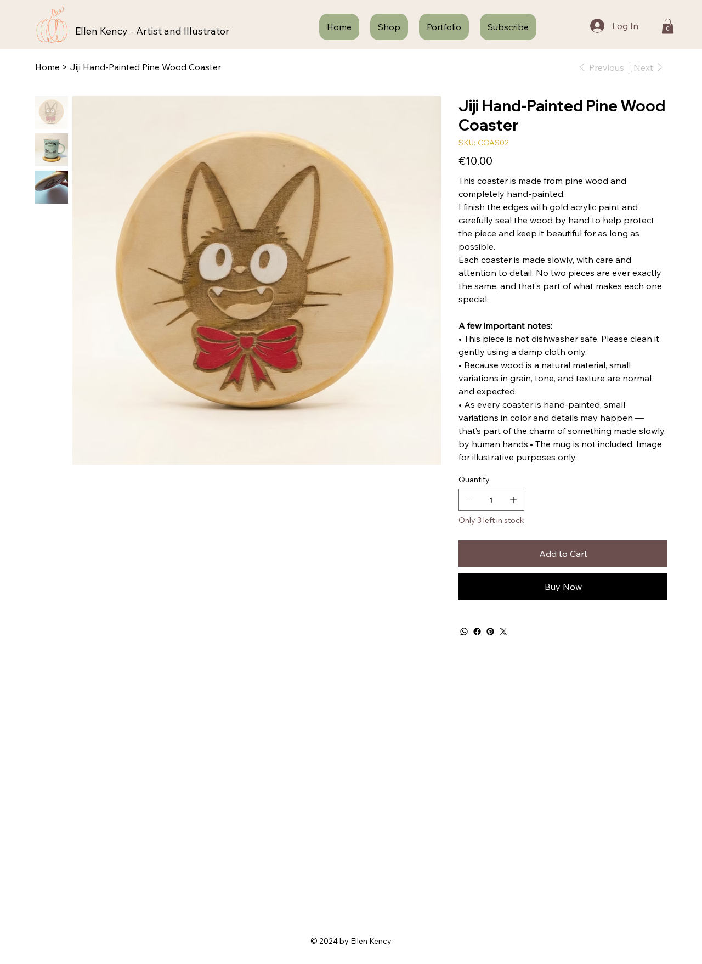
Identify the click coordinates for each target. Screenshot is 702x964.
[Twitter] (503, 631)
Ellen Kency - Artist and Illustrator (152, 31)
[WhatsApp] (463, 631)
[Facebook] (477, 631)
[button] (667, 26)
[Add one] (513, 500)
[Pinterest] (490, 631)
